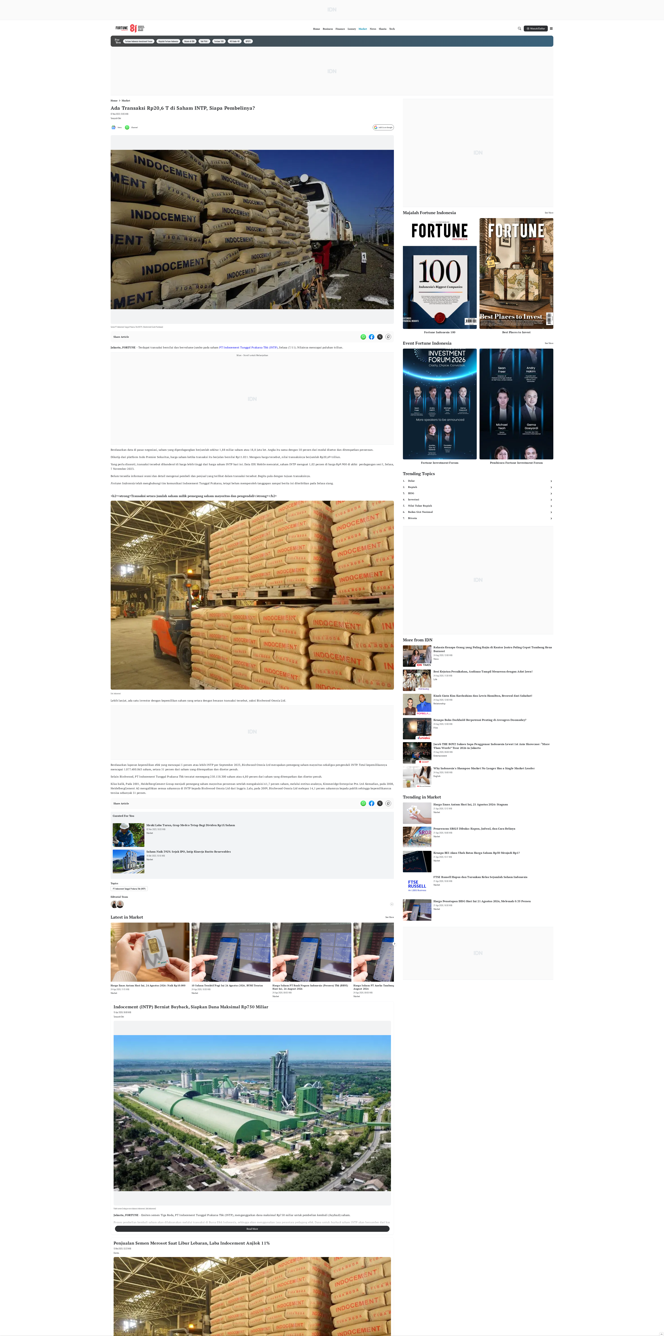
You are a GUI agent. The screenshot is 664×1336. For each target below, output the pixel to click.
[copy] (388, 337)
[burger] (551, 28)
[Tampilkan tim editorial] (392, 901)
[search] (520, 28)
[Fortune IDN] (130, 28)
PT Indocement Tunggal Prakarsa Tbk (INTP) (248, 347)
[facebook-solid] (371, 337)
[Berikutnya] (395, 940)
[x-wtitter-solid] (380, 337)
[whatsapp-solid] (363, 337)
